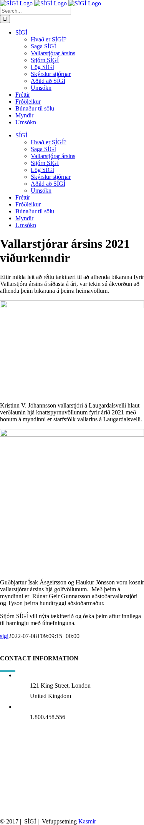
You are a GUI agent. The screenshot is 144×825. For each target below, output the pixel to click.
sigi (4, 636)
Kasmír (87, 821)
